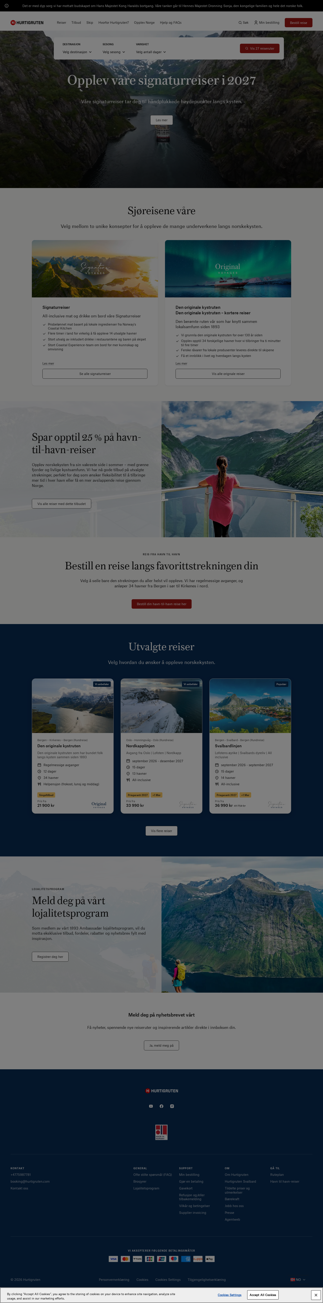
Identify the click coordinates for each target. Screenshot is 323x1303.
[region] (161, 1295)
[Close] (316, 1295)
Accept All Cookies (263, 1295)
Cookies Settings (229, 1295)
